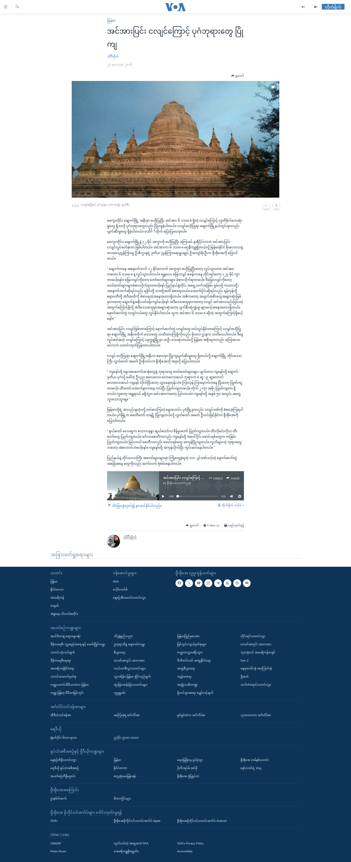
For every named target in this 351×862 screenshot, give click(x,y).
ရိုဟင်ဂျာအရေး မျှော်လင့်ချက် (195, 692)
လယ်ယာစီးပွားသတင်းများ (130, 668)
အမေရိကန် (57, 597)
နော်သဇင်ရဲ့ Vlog (250, 768)
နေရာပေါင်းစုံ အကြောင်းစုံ (256, 668)
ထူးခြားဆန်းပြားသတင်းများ (130, 684)
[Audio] (303, 7)
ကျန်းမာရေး (184, 676)
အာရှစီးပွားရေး (186, 668)
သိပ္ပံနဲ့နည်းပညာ (123, 636)
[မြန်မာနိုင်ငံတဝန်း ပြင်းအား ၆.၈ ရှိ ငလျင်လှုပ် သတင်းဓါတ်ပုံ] (176, 139)
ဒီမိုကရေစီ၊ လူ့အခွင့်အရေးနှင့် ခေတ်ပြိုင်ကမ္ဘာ (77, 644)
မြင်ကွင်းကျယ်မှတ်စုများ (192, 644)
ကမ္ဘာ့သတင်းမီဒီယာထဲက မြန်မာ (69, 684)
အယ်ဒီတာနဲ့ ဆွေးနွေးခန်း (65, 636)
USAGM (55, 843)
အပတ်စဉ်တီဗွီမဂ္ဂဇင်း (63, 776)
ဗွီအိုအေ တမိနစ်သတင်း (254, 760)
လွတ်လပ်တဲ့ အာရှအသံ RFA (131, 843)
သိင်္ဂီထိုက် (113, 56)
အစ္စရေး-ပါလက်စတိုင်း (64, 613)
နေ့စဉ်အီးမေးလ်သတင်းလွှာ (129, 597)
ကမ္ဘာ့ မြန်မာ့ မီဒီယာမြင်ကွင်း (67, 692)
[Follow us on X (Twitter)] (189, 583)
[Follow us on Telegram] (218, 583)
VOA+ (54, 820)
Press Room (58, 851)
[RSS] (227, 583)
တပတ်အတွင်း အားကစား (129, 660)
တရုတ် (54, 605)
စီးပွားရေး (120, 652)
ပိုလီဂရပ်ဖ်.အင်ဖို (187, 768)
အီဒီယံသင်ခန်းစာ (60, 715)
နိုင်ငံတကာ (57, 589)
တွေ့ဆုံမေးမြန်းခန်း (125, 776)
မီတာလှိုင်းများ (122, 798)
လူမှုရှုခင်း (120, 692)
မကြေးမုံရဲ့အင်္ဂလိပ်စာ (127, 715)
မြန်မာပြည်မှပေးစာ (188, 636)
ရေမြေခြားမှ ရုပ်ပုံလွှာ (190, 760)
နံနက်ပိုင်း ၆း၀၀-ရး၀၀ (63, 737)
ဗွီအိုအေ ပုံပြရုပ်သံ (188, 776)
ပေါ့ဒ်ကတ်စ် (120, 589)
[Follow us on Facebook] (179, 583)
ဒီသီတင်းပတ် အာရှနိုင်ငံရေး (194, 660)
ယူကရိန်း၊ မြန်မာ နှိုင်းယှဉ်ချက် (132, 676)
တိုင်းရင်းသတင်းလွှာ (252, 636)
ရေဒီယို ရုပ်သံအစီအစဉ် (64, 768)
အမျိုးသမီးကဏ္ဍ (187, 684)
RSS (116, 581)
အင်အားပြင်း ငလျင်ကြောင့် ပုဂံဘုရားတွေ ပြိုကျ (196, 477)
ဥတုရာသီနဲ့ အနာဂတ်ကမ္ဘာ (129, 644)
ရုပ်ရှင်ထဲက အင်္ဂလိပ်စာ (191, 715)
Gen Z (244, 660)
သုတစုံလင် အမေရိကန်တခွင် (257, 652)
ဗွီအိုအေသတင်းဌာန (179, 483)
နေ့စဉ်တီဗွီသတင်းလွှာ (63, 760)
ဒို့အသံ (244, 676)
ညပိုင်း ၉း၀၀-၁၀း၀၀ (126, 737)
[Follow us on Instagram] (208, 583)
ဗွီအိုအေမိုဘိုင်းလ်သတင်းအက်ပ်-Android (201, 820)
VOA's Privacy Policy (190, 843)
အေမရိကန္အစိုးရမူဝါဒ (126, 851)
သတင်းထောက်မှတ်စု (63, 676)
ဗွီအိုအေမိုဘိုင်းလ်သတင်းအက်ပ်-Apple (137, 820)
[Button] (237, 76)
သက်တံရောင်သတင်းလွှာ (255, 684)
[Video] (316, 7)
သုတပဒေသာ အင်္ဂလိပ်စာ (255, 715)
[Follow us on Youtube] (199, 583)
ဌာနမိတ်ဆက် (58, 798)
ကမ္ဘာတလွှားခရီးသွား (190, 652)
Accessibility (185, 851)
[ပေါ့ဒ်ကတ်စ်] (237, 583)
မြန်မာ (111, 20)
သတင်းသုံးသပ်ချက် (62, 652)
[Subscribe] (247, 583)
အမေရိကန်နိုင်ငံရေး (62, 668)
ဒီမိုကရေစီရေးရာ (60, 660)
